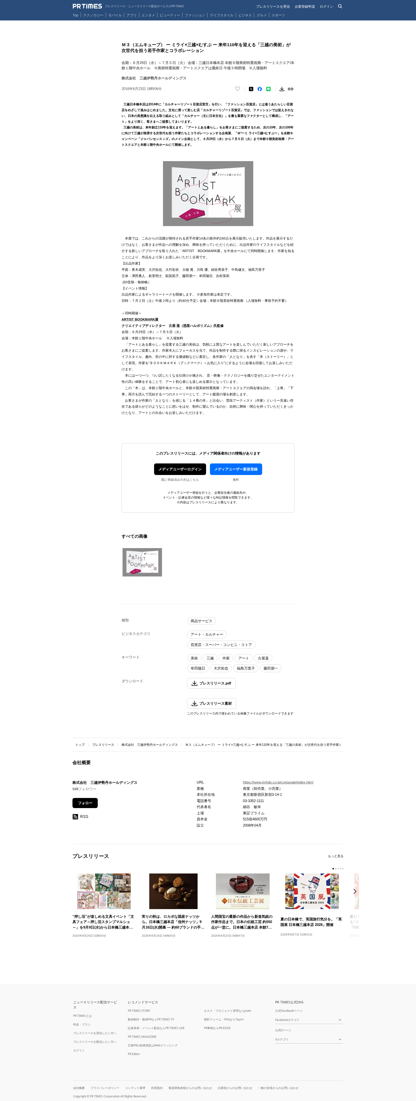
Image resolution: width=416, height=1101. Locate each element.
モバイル (115, 15)
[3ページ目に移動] (338, 868)
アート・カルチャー (207, 634)
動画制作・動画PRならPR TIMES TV (151, 1019)
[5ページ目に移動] (343, 868)
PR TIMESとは (82, 1016)
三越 (210, 658)
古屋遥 (263, 658)
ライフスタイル (222, 15)
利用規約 (157, 1088)
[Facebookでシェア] (260, 89)
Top (75, 15)
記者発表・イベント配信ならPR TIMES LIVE (156, 1028)
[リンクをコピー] (290, 89)
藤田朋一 (271, 668)
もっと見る (336, 856)
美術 (194, 658)
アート (243, 658)
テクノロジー (93, 15)
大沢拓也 (221, 668)
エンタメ (148, 15)
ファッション (195, 15)
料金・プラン (82, 1024)
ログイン (326, 6)
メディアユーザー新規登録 (236, 469)
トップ (80, 745)
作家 (226, 658)
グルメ (262, 15)
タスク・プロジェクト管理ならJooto (227, 1011)
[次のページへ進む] (356, 892)
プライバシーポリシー (105, 1088)
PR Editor (134, 1054)
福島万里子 (246, 668)
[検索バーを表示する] (340, 6)
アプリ (132, 15)
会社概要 (79, 1088)
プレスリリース (103, 745)
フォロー (85, 803)
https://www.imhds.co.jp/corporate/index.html (278, 782)
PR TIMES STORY (139, 1011)
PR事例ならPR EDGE (217, 1028)
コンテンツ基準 (135, 1088)
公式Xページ (283, 1030)
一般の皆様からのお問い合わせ (278, 1088)
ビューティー (170, 15)
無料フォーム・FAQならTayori (224, 1019)
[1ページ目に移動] (333, 868)
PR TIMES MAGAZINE (142, 1037)
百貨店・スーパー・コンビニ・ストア (221, 645)
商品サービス (201, 621)
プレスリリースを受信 (273, 6)
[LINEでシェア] (268, 89)
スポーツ (278, 15)
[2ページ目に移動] (335, 868)
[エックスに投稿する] (251, 89)
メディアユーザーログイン (180, 469)
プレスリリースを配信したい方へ (95, 1042)
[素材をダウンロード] (282, 89)
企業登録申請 (305, 6)
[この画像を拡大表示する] (142, 562)
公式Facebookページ (288, 1011)
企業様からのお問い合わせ (235, 1088)
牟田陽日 (198, 668)
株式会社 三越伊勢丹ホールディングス (150, 745)
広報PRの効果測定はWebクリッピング (153, 1045)
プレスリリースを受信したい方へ (95, 1033)
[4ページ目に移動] (340, 868)
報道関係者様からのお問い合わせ (190, 1088)
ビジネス (245, 15)
